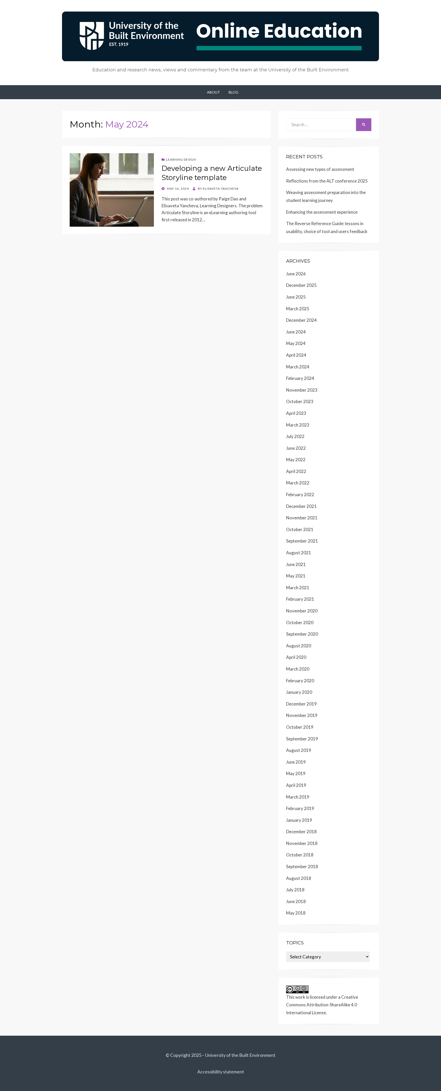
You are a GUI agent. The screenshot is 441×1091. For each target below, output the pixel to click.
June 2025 (296, 297)
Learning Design (181, 159)
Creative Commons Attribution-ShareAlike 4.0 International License (322, 1004)
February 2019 (300, 808)
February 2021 (300, 599)
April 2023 (296, 413)
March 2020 (297, 669)
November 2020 (301, 610)
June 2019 (296, 762)
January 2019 (299, 820)
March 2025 (297, 308)
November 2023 (301, 390)
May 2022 (295, 459)
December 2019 (301, 704)
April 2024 (296, 355)
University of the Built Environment (240, 1055)
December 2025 (301, 285)
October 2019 (299, 727)
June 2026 (296, 273)
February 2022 (300, 494)
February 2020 (300, 680)
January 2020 (299, 692)
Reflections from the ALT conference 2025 (327, 181)
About (213, 92)
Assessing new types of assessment (320, 169)
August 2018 (298, 878)
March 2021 (297, 587)
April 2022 (296, 471)
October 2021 (299, 529)
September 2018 (302, 866)
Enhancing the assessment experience (322, 212)
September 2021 (302, 541)
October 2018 (299, 854)
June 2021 (296, 564)
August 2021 (298, 552)
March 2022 (297, 482)
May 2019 (295, 773)
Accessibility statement (220, 1071)
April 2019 (296, 785)
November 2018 (301, 843)
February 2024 (300, 378)
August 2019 (298, 750)
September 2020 (302, 634)
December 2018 (301, 831)
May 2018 (295, 913)
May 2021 (295, 576)
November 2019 (301, 715)
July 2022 (295, 436)
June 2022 (296, 448)
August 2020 (298, 645)
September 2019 (302, 738)
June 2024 (296, 332)
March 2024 (297, 366)
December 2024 (301, 320)
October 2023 (299, 401)
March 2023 (297, 425)
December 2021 (301, 506)
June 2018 (296, 901)
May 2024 (295, 343)
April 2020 (296, 657)
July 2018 (295, 889)
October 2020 (299, 622)
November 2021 (301, 517)
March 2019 (297, 797)
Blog (233, 92)
